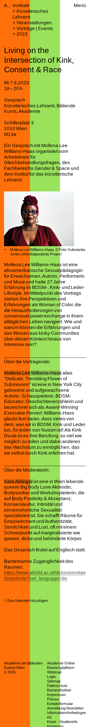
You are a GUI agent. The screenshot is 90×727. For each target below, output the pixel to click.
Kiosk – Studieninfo (62, 721)
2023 (22, 34)
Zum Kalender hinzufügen (27, 600)
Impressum (56, 694)
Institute (20, 5)
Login (51, 676)
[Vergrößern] (5, 249)
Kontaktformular (60, 703)
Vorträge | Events (34, 28)
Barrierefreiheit (59, 690)
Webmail (54, 672)
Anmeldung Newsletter (65, 708)
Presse (53, 699)
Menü (80, 5)
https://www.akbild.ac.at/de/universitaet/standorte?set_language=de (45, 575)
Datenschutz (57, 685)
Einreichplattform (60, 667)
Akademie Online (61, 663)
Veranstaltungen (34, 22)
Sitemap (53, 681)
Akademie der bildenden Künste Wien (23, 665)
